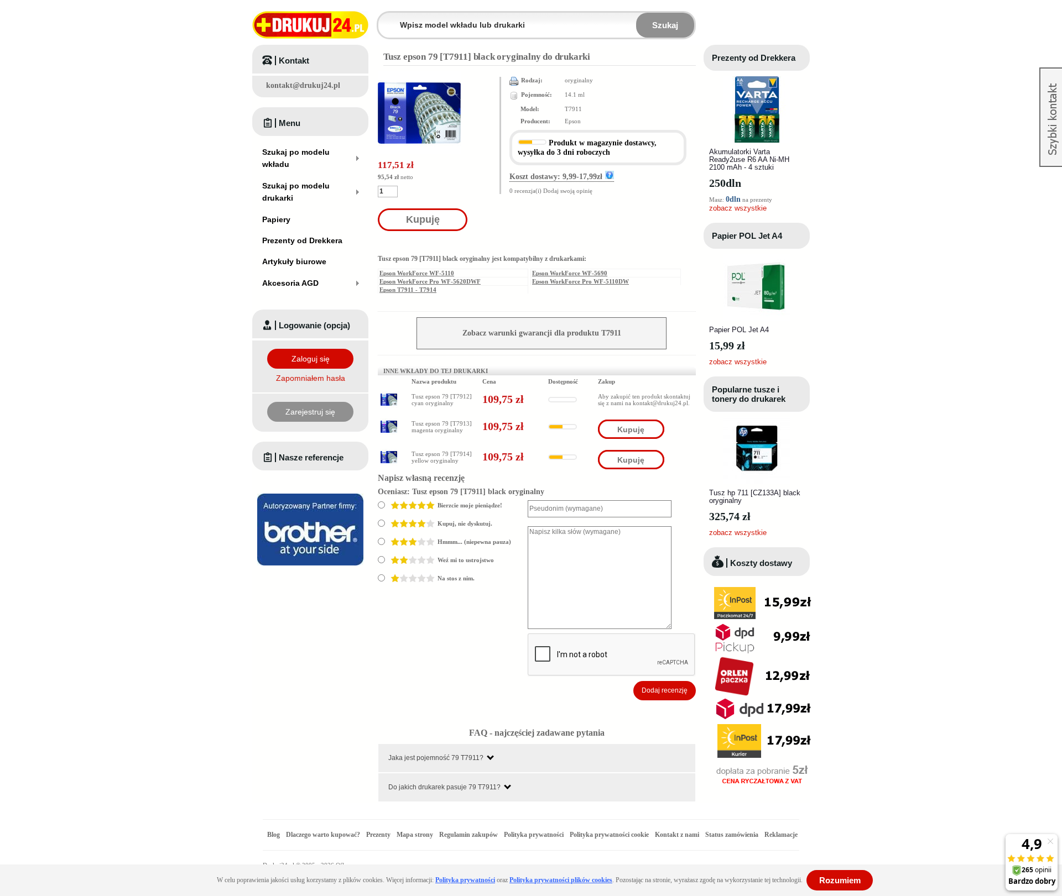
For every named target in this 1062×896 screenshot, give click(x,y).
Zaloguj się (310, 358)
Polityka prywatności (534, 835)
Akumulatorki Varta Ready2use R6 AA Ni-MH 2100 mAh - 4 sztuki (749, 159)
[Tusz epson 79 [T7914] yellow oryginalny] (389, 452)
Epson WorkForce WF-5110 (416, 273)
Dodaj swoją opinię (567, 190)
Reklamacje (781, 835)
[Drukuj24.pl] (310, 25)
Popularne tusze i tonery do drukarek (748, 394)
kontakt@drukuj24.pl (303, 85)
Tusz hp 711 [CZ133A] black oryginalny (754, 497)
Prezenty (378, 835)
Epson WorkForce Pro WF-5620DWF (430, 281)
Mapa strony (415, 835)
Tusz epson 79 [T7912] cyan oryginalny (442, 399)
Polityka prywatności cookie (609, 835)
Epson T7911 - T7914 (407, 289)
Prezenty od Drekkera (753, 57)
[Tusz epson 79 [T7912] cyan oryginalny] (389, 394)
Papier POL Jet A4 (747, 235)
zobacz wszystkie (738, 208)
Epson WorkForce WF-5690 (569, 273)
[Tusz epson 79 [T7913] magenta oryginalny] (389, 421)
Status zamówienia (732, 835)
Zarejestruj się (310, 411)
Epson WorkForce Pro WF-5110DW (580, 281)
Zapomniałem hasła (310, 378)
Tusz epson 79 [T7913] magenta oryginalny (442, 426)
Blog (273, 835)
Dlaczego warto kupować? (323, 835)
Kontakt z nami (677, 835)
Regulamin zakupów (468, 835)
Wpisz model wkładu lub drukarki (385, 18)
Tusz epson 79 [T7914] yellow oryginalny (442, 457)
